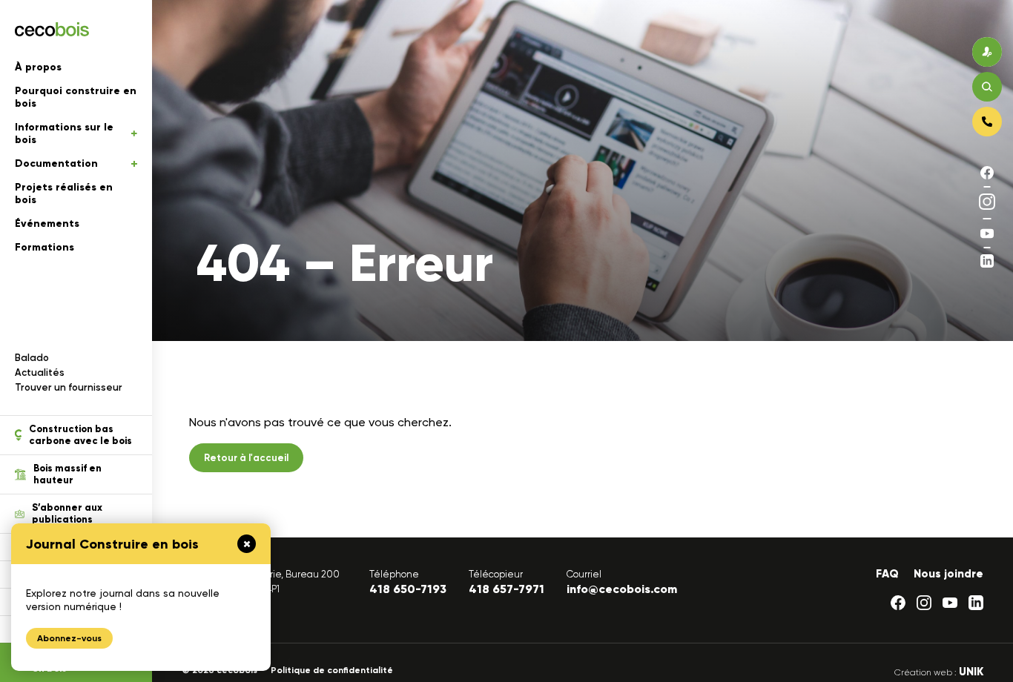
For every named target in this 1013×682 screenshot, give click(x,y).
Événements (47, 223)
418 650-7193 (407, 589)
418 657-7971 (506, 589)
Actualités (40, 372)
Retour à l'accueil (246, 457)
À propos (38, 67)
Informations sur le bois (64, 133)
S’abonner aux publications (67, 514)
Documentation (56, 163)
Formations (44, 247)
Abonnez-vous (69, 638)
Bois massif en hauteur (67, 474)
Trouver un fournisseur (68, 387)
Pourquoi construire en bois (75, 97)
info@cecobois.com (622, 589)
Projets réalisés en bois (64, 193)
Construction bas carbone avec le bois (80, 435)
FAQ (887, 573)
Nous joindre (948, 573)
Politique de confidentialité (332, 670)
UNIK (971, 671)
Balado (32, 357)
